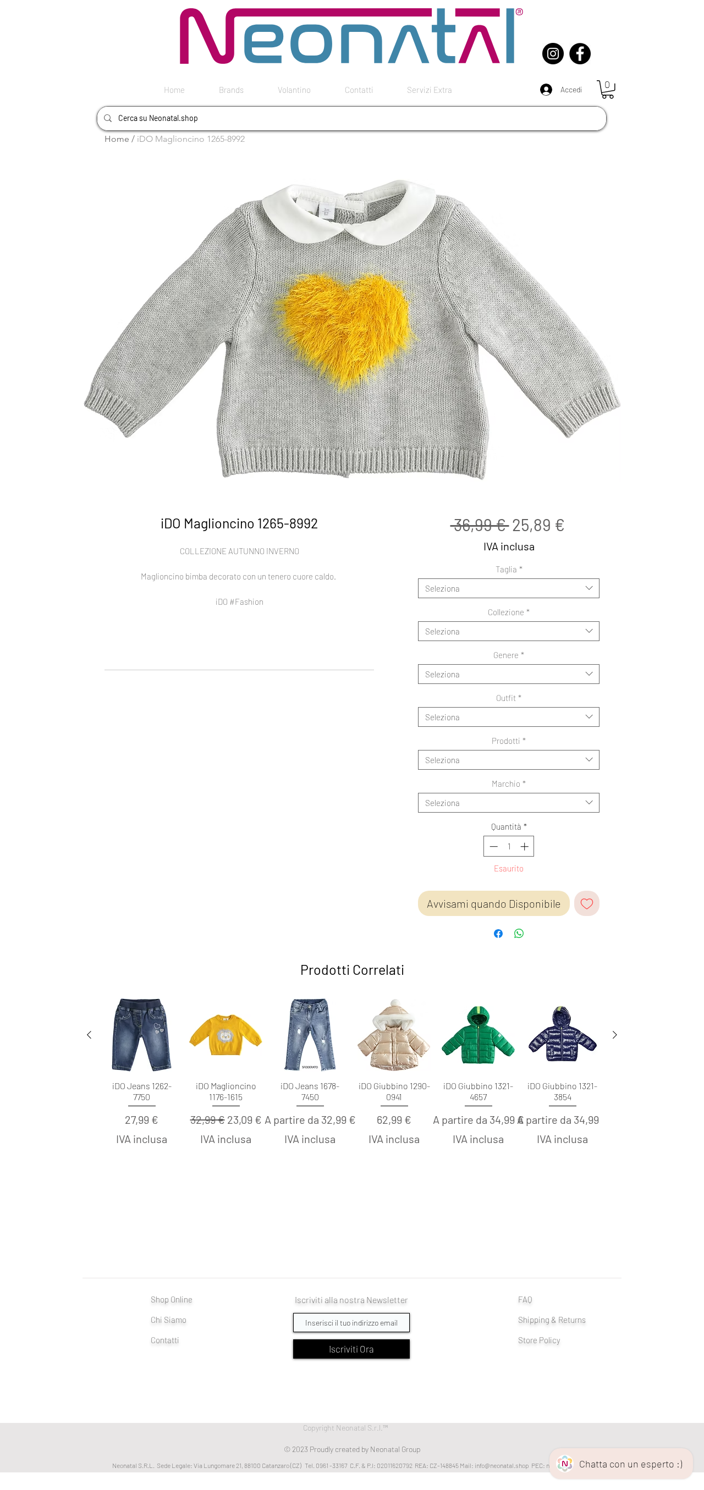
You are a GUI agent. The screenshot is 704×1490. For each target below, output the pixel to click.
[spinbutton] (509, 846)
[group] (352, 1091)
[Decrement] (492, 846)
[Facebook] (580, 53)
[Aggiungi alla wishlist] (587, 903)
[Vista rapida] (141, 1035)
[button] (608, 89)
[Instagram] (553, 53)
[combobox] (509, 588)
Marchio (509, 783)
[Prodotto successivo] (615, 1034)
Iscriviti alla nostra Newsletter (351, 1299)
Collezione (509, 612)
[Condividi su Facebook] (498, 933)
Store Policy (539, 1340)
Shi (524, 1320)
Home (117, 139)
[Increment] (525, 846)
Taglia (509, 569)
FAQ (525, 1299)
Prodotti (509, 741)
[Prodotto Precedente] (89, 1034)
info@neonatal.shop (502, 1465)
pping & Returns (558, 1320)
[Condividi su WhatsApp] (519, 933)
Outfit (508, 698)
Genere (508, 655)
